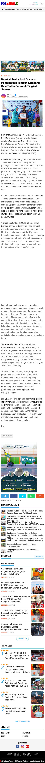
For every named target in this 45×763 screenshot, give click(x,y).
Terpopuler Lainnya (22, 721)
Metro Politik (39, 9)
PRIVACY (35, 754)
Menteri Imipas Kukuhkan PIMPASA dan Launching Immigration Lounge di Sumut (14, 585)
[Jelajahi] (42, 3)
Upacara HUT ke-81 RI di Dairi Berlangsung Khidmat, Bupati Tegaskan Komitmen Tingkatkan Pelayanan (17, 655)
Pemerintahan (10, 9)
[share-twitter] (22, 496)
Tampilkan (38, 556)
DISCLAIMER (26, 754)
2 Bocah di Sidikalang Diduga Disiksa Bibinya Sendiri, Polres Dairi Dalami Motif (14, 613)
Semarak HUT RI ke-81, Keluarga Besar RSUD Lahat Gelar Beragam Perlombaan (15, 599)
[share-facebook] (14, 496)
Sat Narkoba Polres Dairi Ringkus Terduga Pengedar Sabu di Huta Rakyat (13, 571)
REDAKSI (17, 754)
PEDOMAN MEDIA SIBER (22, 756)
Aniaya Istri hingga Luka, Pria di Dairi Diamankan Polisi (16, 711)
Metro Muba (21, 9)
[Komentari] (40, 496)
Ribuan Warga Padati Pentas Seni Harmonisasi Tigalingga (16, 697)
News (3, 736)
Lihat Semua (22, 639)
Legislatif (5, 733)
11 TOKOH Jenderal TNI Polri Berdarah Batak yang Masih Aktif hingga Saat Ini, (17, 683)
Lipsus (29, 9)
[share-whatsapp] (31, 496)
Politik (25, 736)
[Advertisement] (22, 36)
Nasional (26, 733)
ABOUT (9, 754)
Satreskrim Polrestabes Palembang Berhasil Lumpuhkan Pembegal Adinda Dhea (14, 627)
